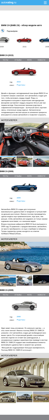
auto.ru (8, 2)
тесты (5, 60)
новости (41, 60)
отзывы (18, 60)
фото (29, 60)
